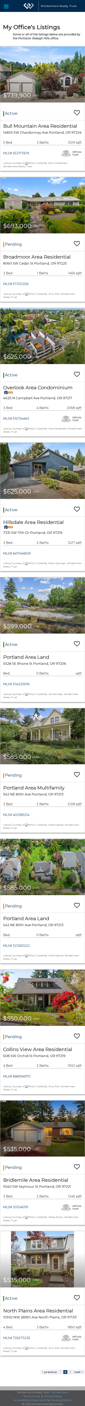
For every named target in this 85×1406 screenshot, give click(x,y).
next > (78, 1372)
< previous (49, 1372)
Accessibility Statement (29, 1400)
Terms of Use (32, 1396)
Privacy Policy (53, 1396)
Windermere (59, 1392)
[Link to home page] (29, 6)
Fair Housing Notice (58, 1400)
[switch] (77, 110)
